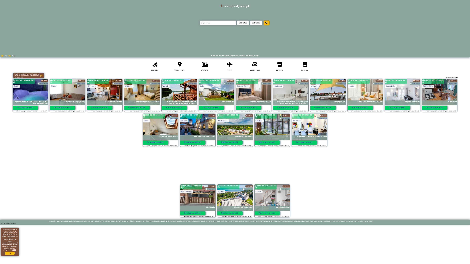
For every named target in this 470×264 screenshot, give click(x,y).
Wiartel (165, 86)
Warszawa (296, 121)
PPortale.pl (12, 223)
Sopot (146, 121)
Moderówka (222, 121)
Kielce (16, 86)
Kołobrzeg (278, 86)
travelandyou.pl (235, 6)
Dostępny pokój (25, 107)
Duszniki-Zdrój (242, 86)
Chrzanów (92, 86)
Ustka (202, 86)
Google (5, 233)
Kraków (351, 86)
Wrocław (128, 86)
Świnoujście (390, 86)
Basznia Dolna (186, 191)
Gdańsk (314, 86)
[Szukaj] (266, 22)
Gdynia (53, 86)
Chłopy (258, 191)
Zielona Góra (428, 86)
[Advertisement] (235, 167)
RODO (14, 250)
